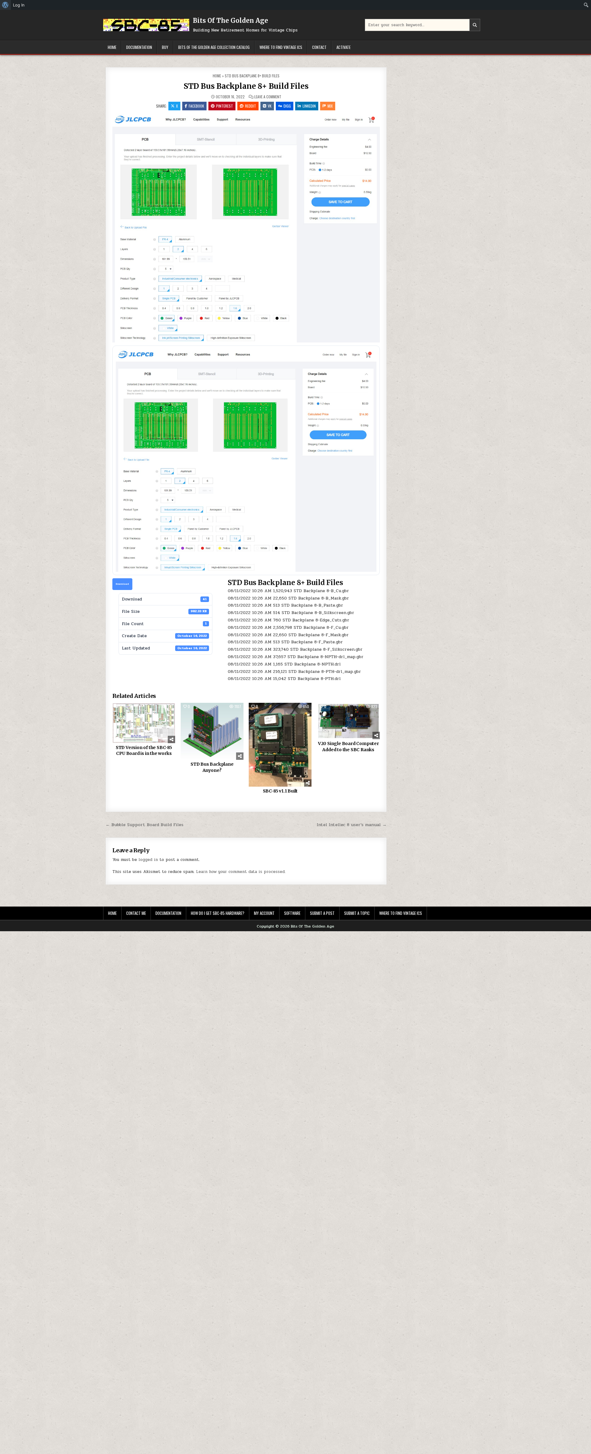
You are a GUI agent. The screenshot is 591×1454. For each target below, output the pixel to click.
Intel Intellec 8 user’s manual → (352, 824)
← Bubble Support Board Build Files (144, 824)
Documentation (139, 47)
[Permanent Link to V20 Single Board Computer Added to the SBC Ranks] (348, 721)
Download (122, 584)
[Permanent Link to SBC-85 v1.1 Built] (280, 745)
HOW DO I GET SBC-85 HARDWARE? (217, 913)
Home (112, 47)
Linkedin (309, 106)
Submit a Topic (357, 913)
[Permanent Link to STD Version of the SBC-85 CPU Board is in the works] (143, 723)
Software (292, 913)
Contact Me (136, 913)
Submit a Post (322, 913)
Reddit (250, 106)
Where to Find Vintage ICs (280, 47)
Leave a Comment (267, 97)
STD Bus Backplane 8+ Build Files (246, 86)
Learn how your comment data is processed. (241, 872)
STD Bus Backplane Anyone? (212, 767)
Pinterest (224, 106)
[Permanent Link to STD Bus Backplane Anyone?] (212, 731)
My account (264, 913)
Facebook (196, 106)
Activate (343, 47)
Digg (287, 106)
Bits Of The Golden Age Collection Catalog (214, 47)
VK (269, 106)
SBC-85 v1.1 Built (280, 791)
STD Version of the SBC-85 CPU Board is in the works (144, 750)
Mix (330, 106)
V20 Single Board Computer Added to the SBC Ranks (348, 746)
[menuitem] (5, 5)
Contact (319, 47)
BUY (165, 47)
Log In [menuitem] (19, 4)
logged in (148, 860)
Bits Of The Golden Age (230, 20)
